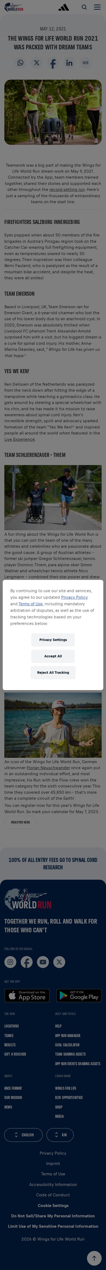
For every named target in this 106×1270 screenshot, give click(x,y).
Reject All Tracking (53, 672)
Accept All (53, 656)
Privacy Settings (53, 640)
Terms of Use (30, 603)
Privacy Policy (74, 597)
